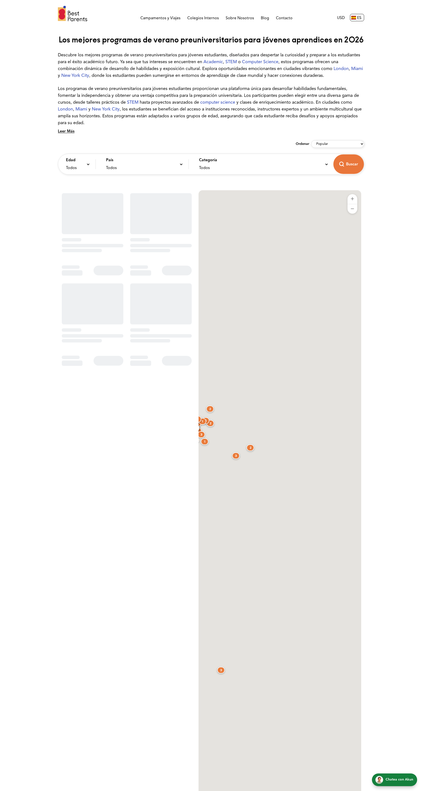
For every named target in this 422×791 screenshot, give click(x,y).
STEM (231, 62)
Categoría (208, 160)
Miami (357, 69)
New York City (75, 76)
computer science (217, 102)
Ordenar (302, 144)
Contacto (284, 18)
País (109, 160)
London (341, 69)
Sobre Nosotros (240, 18)
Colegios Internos (203, 18)
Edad (70, 160)
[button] (75, 164)
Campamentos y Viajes (160, 18)
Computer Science (260, 62)
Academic (213, 62)
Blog (265, 18)
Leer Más (66, 131)
